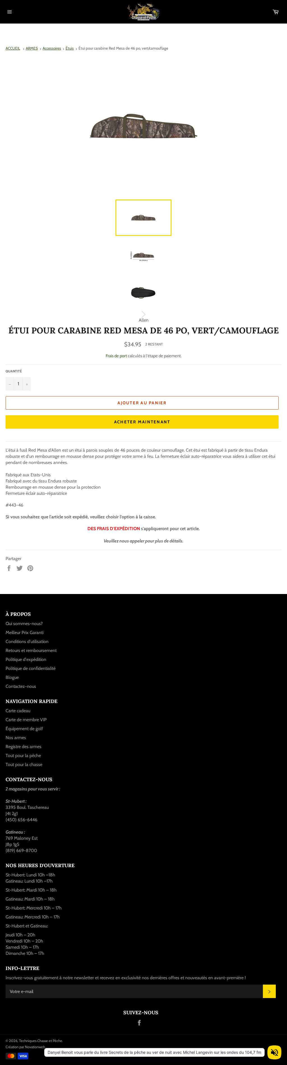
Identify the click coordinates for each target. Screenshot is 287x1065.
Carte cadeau (18, 710)
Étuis (70, 48)
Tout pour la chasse (24, 764)
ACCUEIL (13, 48)
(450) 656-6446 (21, 819)
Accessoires (52, 48)
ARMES (32, 48)
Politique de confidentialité (30, 668)
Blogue (12, 677)
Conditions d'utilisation (27, 641)
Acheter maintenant (142, 421)
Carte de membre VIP (26, 719)
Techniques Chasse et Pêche (40, 1041)
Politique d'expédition (26, 659)
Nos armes (16, 737)
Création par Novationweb (25, 1047)
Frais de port (116, 355)
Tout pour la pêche (23, 755)
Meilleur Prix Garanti (24, 632)
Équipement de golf (24, 728)
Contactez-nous (21, 686)
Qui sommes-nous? (24, 623)
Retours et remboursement (31, 650)
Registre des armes (23, 746)
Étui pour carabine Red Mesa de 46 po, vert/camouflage (123, 48)
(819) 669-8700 (21, 850)
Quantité (14, 371)
